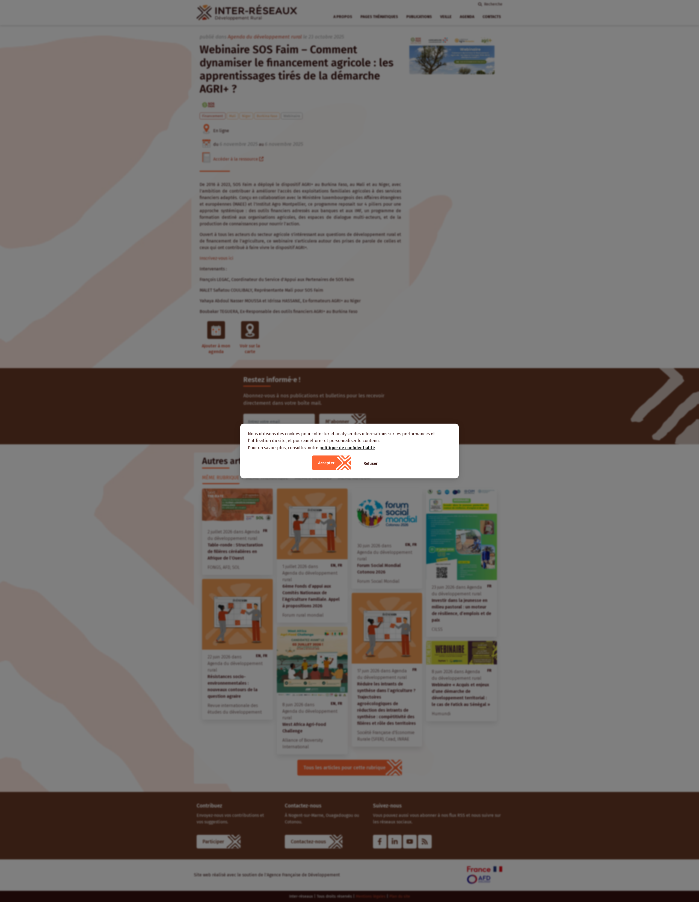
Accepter (326, 462)
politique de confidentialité (347, 447)
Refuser (370, 463)
